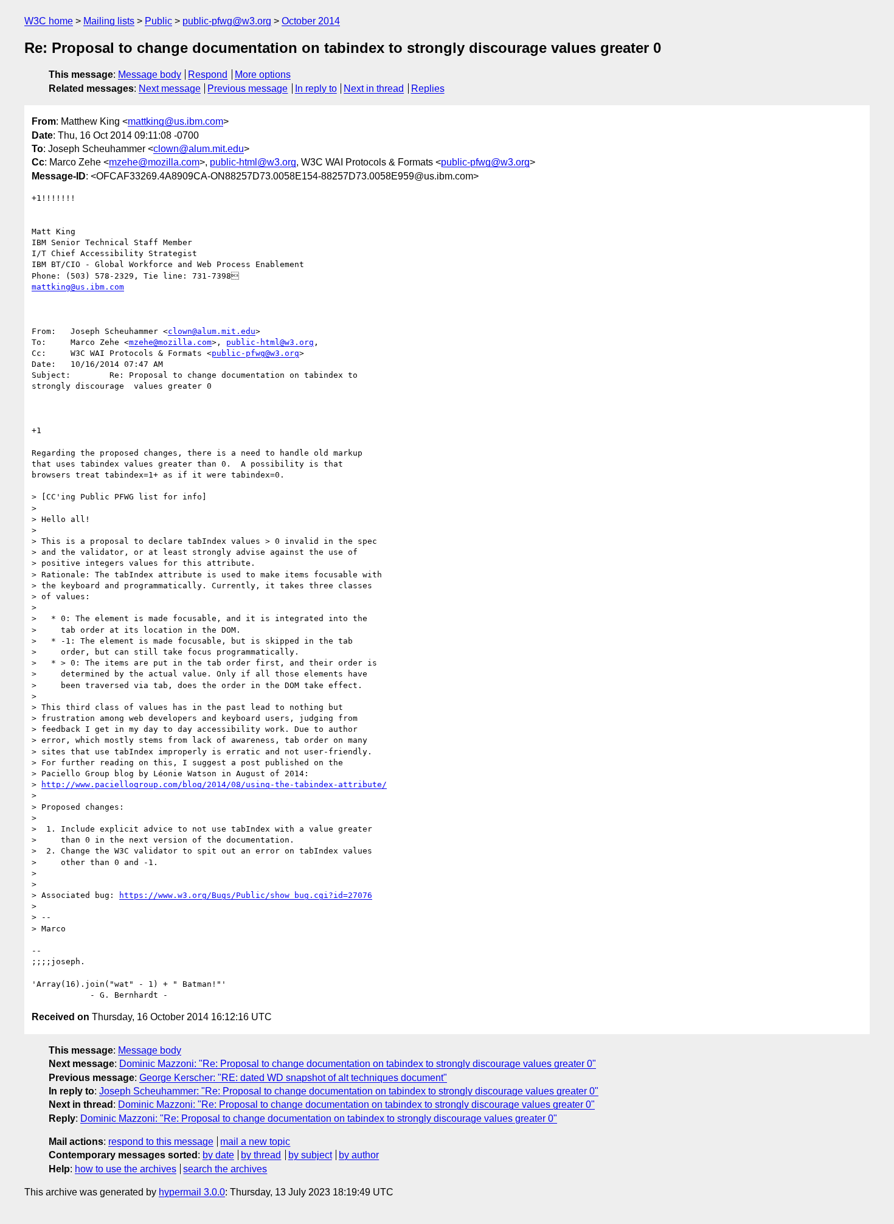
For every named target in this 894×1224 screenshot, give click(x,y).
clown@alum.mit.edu (198, 149)
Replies (428, 88)
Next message (170, 88)
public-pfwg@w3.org (226, 21)
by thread (261, 1155)
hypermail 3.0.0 (192, 1192)
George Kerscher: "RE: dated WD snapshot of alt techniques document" (293, 1078)
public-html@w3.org (253, 162)
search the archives (225, 1169)
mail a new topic (255, 1141)
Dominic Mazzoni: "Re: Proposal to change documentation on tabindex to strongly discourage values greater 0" (357, 1064)
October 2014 (311, 21)
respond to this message (160, 1141)
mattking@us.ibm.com (175, 121)
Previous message (247, 88)
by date (218, 1155)
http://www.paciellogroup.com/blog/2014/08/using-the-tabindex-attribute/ (214, 784)
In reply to (316, 88)
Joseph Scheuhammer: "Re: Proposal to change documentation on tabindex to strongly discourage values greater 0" (348, 1091)
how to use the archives (125, 1169)
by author (359, 1155)
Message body (149, 74)
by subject (310, 1155)
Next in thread (374, 88)
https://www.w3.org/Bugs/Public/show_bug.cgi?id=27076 (245, 895)
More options (263, 74)
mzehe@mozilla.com (154, 162)
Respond (207, 74)
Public (158, 21)
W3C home (48, 21)
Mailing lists (108, 21)
